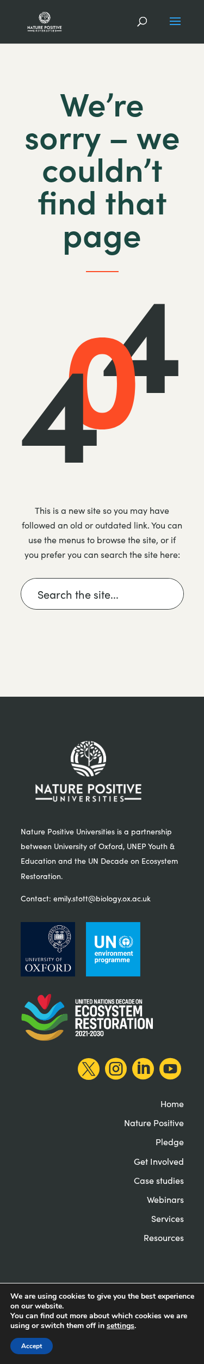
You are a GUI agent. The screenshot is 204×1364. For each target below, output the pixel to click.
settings (120, 1326)
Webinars (165, 1199)
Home (172, 1103)
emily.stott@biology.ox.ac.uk (102, 898)
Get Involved (159, 1161)
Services (167, 1218)
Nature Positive (154, 1122)
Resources (164, 1237)
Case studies (159, 1180)
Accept (31, 1346)
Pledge (170, 1141)
